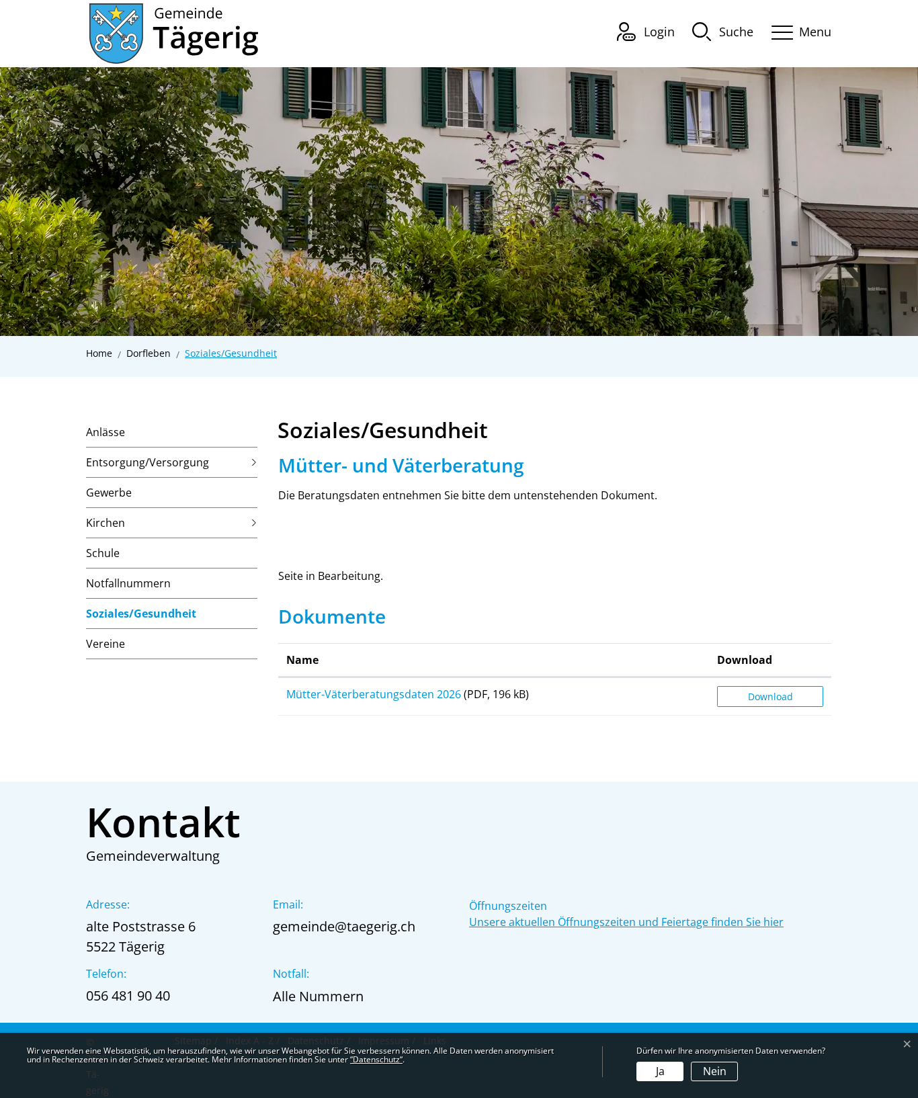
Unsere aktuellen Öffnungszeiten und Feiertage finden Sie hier (626, 922)
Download (744, 659)
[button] (722, 31)
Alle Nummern (318, 996)
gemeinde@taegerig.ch (344, 926)
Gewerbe (109, 492)
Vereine (105, 643)
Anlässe (105, 432)
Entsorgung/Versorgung (147, 462)
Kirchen (105, 522)
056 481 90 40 (128, 995)
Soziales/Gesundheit (141, 617)
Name (302, 659)
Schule (103, 553)
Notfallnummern (128, 583)
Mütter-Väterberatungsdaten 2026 (373, 694)
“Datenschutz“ (376, 1059)
